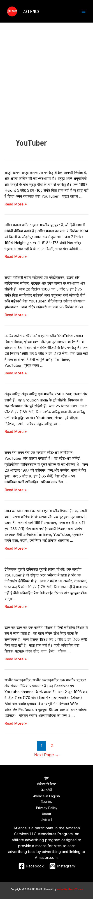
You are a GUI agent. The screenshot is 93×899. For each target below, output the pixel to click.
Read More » (16, 204)
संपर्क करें (46, 820)
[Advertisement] (46, 71)
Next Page (46, 754)
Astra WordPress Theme (70, 889)
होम (46, 778)
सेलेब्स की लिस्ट (46, 784)
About (46, 814)
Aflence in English (46, 796)
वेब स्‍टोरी (46, 790)
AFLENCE (31, 11)
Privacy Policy (46, 808)
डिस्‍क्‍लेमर (46, 802)
